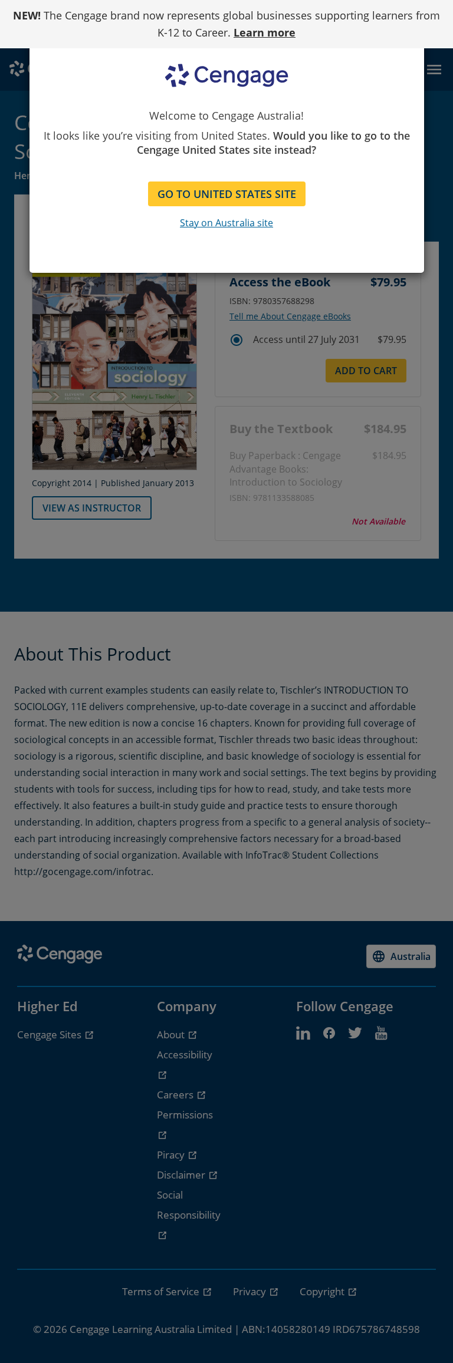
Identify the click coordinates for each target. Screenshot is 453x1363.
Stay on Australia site (226, 222)
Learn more (265, 32)
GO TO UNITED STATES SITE (226, 194)
